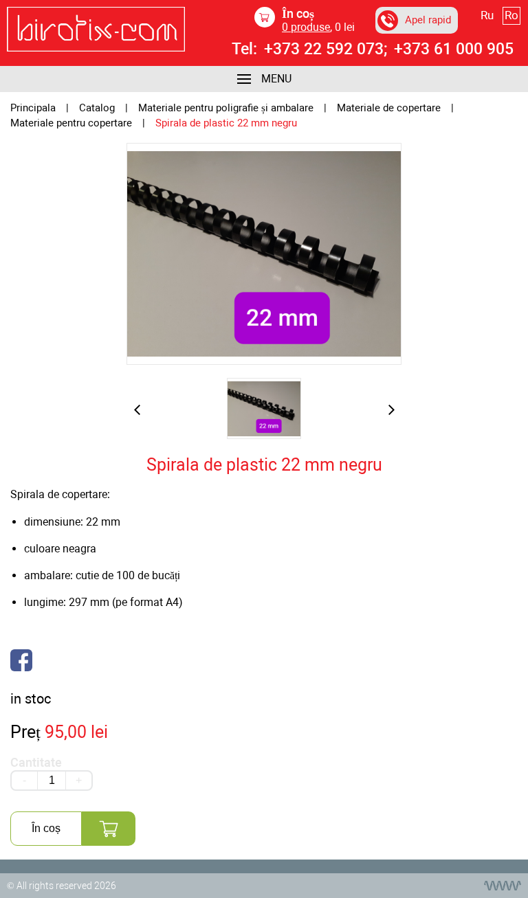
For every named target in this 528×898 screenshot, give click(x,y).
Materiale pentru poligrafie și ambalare (226, 108)
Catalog (97, 108)
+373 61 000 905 (454, 49)
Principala (33, 108)
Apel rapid (428, 20)
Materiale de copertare (389, 108)
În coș (46, 828)
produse (306, 27)
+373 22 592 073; (325, 49)
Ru (487, 15)
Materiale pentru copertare (71, 123)
